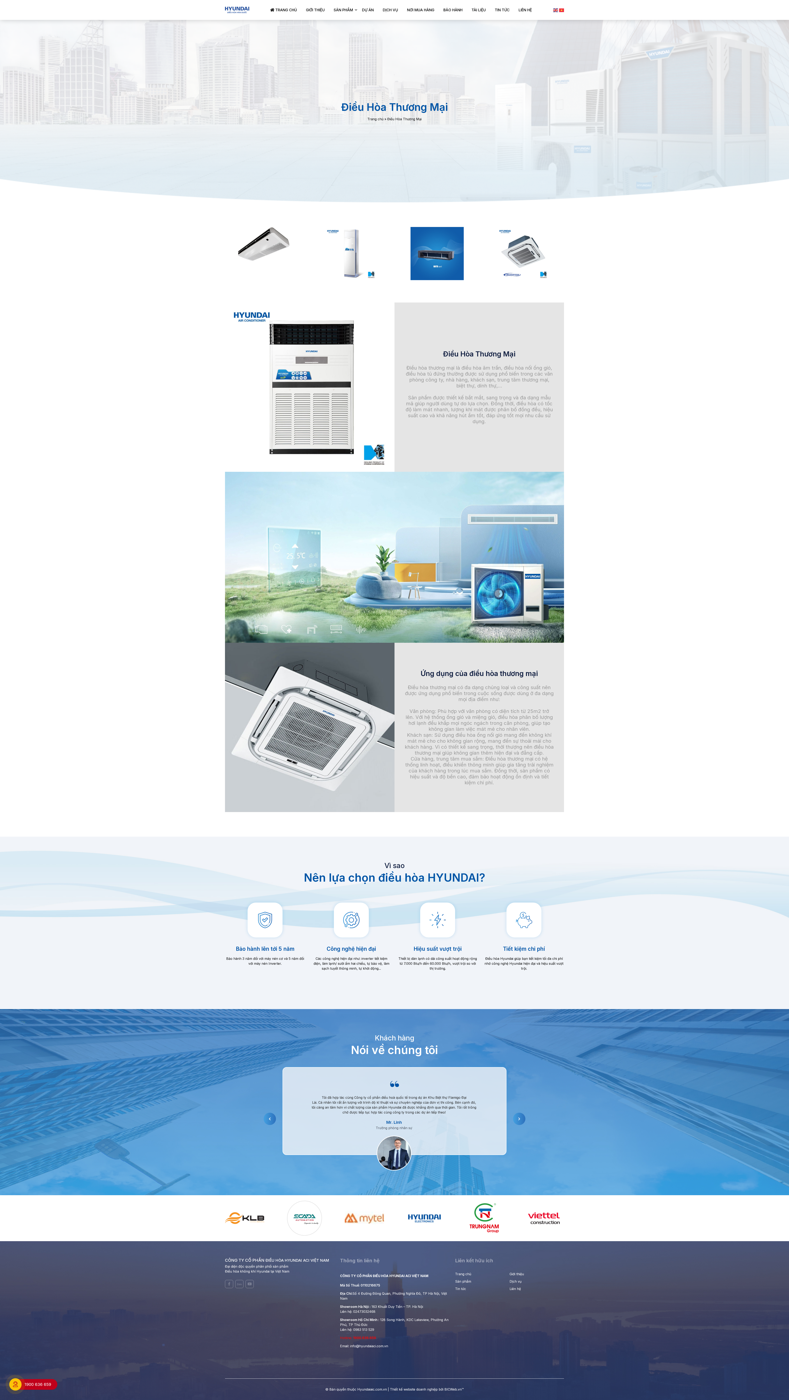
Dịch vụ (390, 10)
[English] (555, 10)
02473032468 (364, 1311)
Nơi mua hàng (420, 10)
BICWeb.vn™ (454, 1389)
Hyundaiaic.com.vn (372, 1389)
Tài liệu (479, 10)
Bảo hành (453, 10)
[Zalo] (239, 1284)
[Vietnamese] (561, 10)
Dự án (368, 10)
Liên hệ (525, 10)
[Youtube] (250, 1284)
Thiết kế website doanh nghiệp (414, 1389)
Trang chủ (285, 10)
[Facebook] (229, 1284)
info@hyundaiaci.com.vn (369, 1346)
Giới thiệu (315, 10)
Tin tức (502, 10)
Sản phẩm (343, 10)
